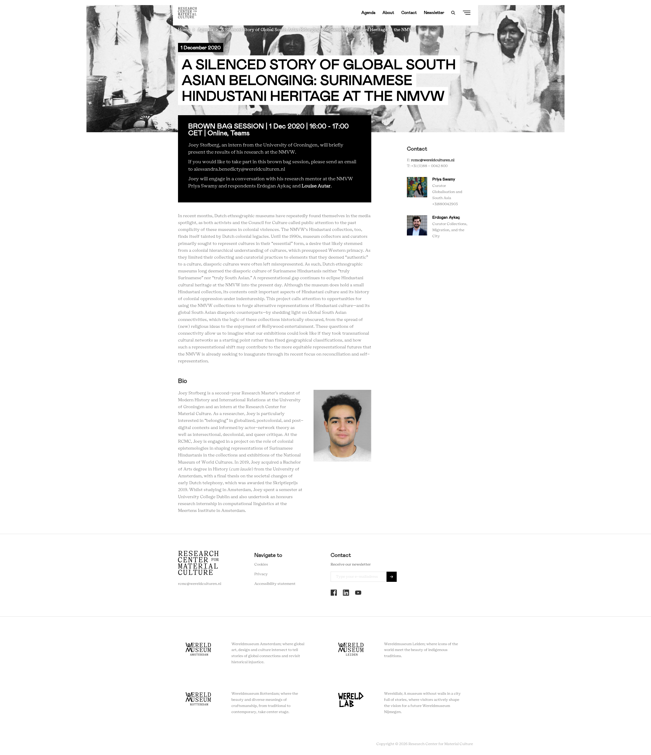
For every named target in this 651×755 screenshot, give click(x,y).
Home (184, 30)
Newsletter (434, 12)
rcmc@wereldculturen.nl (432, 160)
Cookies (261, 564)
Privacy (261, 574)
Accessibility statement (274, 584)
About (388, 12)
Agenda (368, 12)
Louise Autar (316, 186)
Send (392, 577)
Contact (409, 12)
